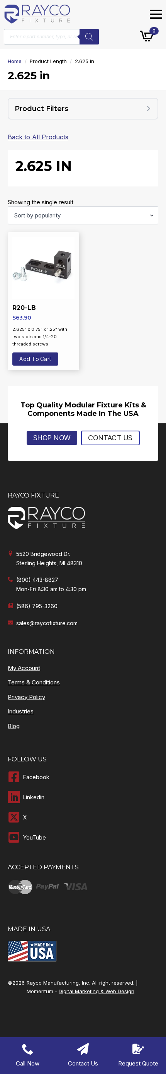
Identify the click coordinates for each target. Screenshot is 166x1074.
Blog (14, 726)
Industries (21, 711)
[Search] (89, 36)
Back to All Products (38, 137)
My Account (24, 668)
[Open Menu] (156, 14)
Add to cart (35, 359)
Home (15, 61)
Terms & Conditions (34, 682)
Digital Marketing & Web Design (96, 991)
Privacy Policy (26, 697)
